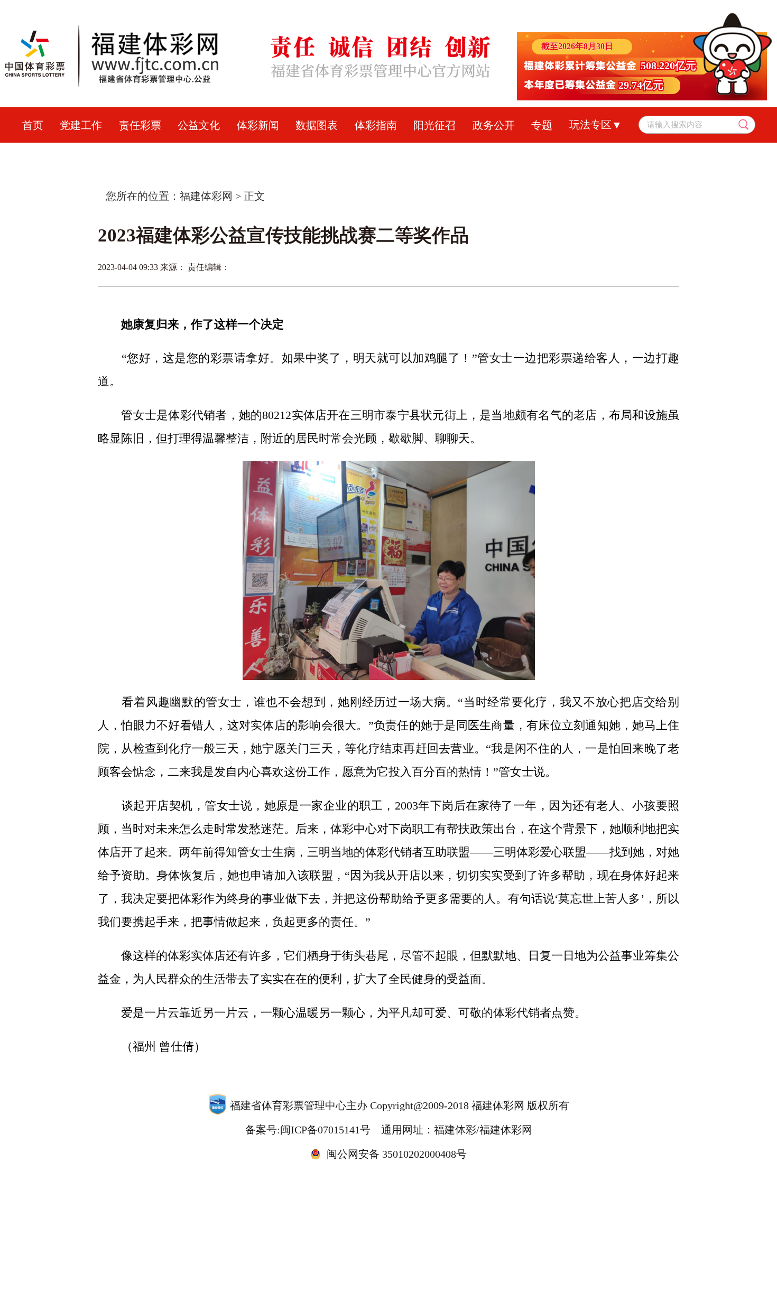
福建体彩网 (206, 196)
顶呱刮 (357, 153)
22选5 (579, 153)
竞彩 (252, 153)
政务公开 (494, 125)
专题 (541, 125)
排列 (401, 153)
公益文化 (199, 125)
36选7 (489, 153)
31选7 (534, 153)
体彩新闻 (258, 125)
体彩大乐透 (198, 153)
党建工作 (81, 125)
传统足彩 (302, 153)
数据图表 (316, 125)
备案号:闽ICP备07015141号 (308, 1130)
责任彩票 (140, 125)
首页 (32, 125)
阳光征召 (434, 125)
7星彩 (444, 153)
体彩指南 (376, 125)
